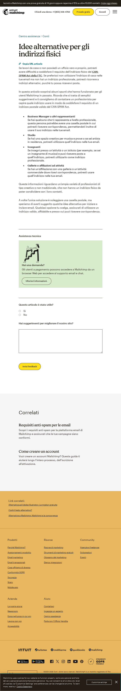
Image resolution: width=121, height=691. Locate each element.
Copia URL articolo (32, 63)
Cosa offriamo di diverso (19, 567)
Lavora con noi (15, 621)
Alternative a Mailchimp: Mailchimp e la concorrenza (33, 515)
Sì (24, 310)
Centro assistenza (29, 36)
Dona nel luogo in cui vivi (19, 616)
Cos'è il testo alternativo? (20, 510)
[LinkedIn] (69, 661)
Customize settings (99, 682)
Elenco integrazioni (53, 562)
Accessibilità (13, 626)
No (25, 314)
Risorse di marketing (53, 547)
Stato (10, 582)
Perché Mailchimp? (16, 547)
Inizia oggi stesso (109, 3)
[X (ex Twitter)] (57, 661)
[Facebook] (52, 661)
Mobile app (13, 587)
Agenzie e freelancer (89, 547)
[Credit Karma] (58, 650)
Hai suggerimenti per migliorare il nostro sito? (46, 323)
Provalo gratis (83, 12)
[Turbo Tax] (41, 650)
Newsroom (13, 611)
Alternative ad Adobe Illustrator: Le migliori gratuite (33, 505)
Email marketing (15, 557)
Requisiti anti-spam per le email (44, 425)
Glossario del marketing (55, 557)
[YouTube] (75, 661)
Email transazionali (16, 562)
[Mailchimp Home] (14, 11)
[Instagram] (63, 661)
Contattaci (49, 606)
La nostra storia (15, 606)
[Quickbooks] (77, 650)
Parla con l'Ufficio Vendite (56, 621)
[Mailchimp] (96, 650)
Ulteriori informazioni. (36, 281)
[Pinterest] (82, 661)
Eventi (83, 557)
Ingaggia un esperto (53, 611)
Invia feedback (30, 366)
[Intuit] (25, 650)
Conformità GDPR (16, 572)
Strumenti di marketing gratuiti (58, 552)
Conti (46, 36)
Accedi (102, 12)
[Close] (116, 682)
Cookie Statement (24, 686)
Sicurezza (12, 577)
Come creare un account (39, 451)
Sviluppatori (86, 552)
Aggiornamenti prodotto (19, 552)
